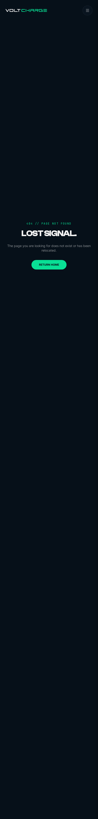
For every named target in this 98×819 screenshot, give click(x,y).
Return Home (49, 264)
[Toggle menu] (88, 10)
